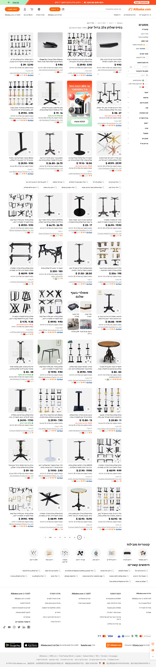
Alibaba (119, 23)
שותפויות (27, 617)
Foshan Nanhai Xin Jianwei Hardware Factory (79, 73)
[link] (153, 644)
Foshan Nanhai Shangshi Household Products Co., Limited (79, 282)
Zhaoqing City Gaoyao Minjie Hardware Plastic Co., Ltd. (20, 118)
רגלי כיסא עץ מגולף (68, 187)
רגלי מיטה (54, 576)
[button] (63, 9)
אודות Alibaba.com (143, 593)
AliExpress (43, 656)
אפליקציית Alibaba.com (50, 645)
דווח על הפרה (55, 622)
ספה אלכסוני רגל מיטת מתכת (92, 576)
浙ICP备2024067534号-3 (140, 663)
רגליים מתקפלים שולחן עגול (118, 581)
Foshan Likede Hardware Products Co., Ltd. (50, 120)
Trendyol (104, 656)
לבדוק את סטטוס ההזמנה (21, 608)
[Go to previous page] (84, 537)
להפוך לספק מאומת (23, 612)
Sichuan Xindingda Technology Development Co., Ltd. (20, 282)
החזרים (57, 612)
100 (50, 537)
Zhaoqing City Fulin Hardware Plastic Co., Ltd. (108, 168)
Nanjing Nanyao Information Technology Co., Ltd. (108, 123)
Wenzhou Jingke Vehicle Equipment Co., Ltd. (108, 70)
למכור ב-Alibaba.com (22, 598)
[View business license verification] (100, 663)
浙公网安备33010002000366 (117, 663)
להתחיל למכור (25, 603)
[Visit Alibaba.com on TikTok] (4, 627)
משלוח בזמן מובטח (114, 608)
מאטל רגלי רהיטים (139, 576)
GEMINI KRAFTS (115, 377)
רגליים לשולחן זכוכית (18, 576)
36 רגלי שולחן (57, 182)
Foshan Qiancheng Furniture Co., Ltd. (108, 282)
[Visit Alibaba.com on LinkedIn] (23, 627)
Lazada (78, 656)
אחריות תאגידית (145, 608)
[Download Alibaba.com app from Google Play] (13, 645)
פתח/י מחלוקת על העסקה (51, 608)
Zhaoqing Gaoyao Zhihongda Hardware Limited (20, 332)
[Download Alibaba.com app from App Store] (31, 645)
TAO (97, 656)
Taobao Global (88, 656)
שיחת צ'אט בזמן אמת (52, 603)
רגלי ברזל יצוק (113, 187)
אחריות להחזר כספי (114, 603)
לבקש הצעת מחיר (84, 603)
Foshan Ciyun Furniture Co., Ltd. (51, 168)
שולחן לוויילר (97, 182)
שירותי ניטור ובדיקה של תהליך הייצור (110, 618)
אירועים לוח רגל (140, 571)
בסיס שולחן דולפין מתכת (117, 576)
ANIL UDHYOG (57, 276)
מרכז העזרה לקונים (53, 598)
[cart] (31, 10)
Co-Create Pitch (145, 603)
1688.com (53, 656)
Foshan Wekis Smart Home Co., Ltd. (20, 171)
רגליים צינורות (113, 182)
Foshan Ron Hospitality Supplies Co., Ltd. (79, 230)
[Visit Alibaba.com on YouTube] (9, 627)
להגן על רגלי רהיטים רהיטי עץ (36, 182)
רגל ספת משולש (70, 576)
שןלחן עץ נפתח (141, 581)
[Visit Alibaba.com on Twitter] (19, 627)
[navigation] (137, 280)
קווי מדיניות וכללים (114, 624)
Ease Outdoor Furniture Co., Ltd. (51, 233)
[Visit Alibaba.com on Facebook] (28, 627)
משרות (148, 612)
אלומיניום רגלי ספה (51, 571)
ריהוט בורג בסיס (49, 187)
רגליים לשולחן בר (38, 576)
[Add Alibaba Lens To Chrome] (114, 645)
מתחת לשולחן (123, 571)
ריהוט (111, 23)
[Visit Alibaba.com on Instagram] (14, 627)
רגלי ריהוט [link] (90, 23)
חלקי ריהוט (102, 23)
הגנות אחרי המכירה (114, 612)
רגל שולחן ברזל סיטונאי (30, 571)
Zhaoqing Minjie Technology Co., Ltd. (50, 330)
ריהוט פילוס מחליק (30, 187)
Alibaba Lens (138, 645)
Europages (113, 656)
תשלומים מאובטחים (113, 598)
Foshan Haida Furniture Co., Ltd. (109, 233)
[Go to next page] (45, 537)
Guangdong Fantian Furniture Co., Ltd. (20, 73)
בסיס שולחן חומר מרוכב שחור (92, 187)
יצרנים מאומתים (85, 598)
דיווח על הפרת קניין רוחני (51, 617)
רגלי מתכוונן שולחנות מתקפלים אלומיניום (79, 571)
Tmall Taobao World (66, 656)
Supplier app (86, 645)
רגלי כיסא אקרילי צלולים (77, 182)
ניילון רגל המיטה (105, 571)
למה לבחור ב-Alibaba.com (141, 598)
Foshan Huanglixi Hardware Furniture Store (79, 173)
